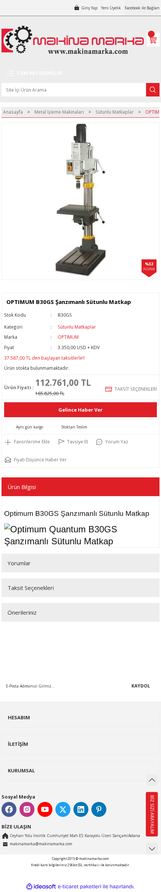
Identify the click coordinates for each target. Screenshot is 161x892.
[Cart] (153, 40)
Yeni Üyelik (111, 7)
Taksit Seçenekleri (30, 587)
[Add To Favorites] (27, 442)
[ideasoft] (41, 886)
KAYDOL (140, 686)
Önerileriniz (22, 612)
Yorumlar (19, 563)
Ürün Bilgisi (21, 486)
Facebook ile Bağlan (142, 7)
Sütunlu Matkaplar (77, 327)
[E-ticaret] (79, 886)
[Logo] (72, 40)
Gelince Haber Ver (80, 409)
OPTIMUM (68, 337)
